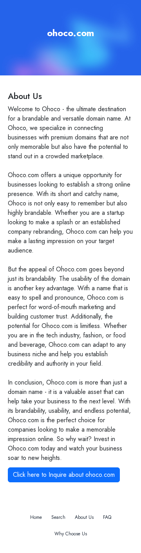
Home (36, 517)
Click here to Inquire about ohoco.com (64, 474)
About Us (84, 517)
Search (58, 517)
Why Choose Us (70, 533)
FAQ (107, 517)
